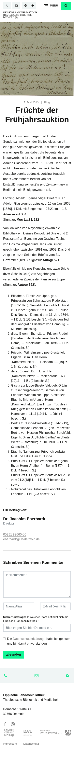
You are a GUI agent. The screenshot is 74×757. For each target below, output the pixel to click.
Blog (47, 102)
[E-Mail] (16, 5)
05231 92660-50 (14, 534)
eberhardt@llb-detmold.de (21, 539)
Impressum (10, 743)
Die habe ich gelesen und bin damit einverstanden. (38, 641)
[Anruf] (7, 5)
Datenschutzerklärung (28, 638)
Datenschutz (31, 743)
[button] (66, 6)
